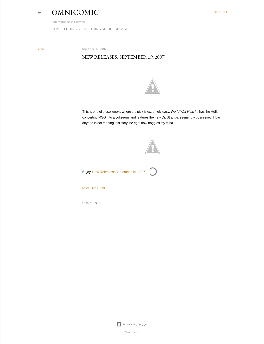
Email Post (98, 187)
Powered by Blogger (135, 324)
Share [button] (41, 49)
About (108, 29)
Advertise (125, 29)
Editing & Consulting (82, 29)
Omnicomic (75, 12)
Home (57, 29)
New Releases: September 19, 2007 (118, 172)
